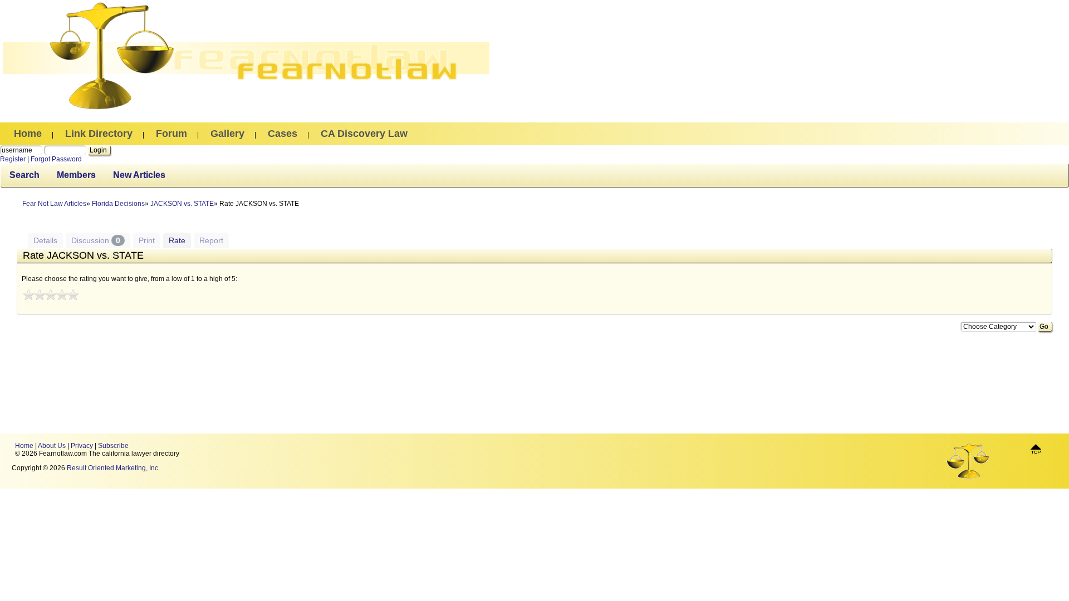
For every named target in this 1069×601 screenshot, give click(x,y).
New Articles (139, 175)
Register (13, 159)
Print (147, 240)
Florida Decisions (118, 204)
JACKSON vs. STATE (182, 204)
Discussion (95, 240)
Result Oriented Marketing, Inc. (113, 468)
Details (45, 240)
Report (211, 240)
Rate (177, 240)
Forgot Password (56, 159)
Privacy (82, 446)
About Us (52, 446)
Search (24, 175)
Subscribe (113, 446)
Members (76, 175)
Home (24, 446)
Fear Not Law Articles (54, 204)
